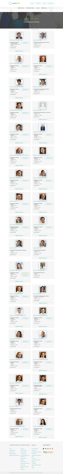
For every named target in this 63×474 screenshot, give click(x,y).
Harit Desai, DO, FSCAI (38, 224)
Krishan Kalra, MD (14, 406)
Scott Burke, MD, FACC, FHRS (39, 63)
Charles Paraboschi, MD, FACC (40, 201)
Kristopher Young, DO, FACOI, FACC (18, 315)
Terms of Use (41, 472)
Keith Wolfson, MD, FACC (15, 177)
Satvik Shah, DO (13, 131)
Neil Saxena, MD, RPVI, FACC (16, 40)
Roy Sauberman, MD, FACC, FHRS (17, 426)
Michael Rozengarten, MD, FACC (40, 315)
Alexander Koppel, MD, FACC (16, 293)
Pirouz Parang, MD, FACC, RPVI (16, 86)
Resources (37, 445)
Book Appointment (25, 273)
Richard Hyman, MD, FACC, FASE (40, 359)
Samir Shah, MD (13, 201)
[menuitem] (32, 3)
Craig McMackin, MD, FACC (16, 110)
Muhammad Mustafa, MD (39, 270)
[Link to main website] (14, 3)
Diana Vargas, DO (37, 293)
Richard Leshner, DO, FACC (16, 63)
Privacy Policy (36, 472)
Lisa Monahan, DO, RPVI (15, 338)
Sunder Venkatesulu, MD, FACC (40, 177)
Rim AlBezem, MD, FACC (15, 270)
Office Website (24, 42)
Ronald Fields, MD (37, 40)
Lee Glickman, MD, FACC (39, 131)
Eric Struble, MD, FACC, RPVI (16, 224)
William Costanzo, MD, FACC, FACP (41, 155)
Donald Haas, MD (37, 110)
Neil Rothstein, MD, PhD (15, 359)
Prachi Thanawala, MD (38, 426)
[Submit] (52, 10)
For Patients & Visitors (26, 445)
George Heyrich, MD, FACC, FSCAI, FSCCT (19, 155)
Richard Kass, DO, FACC (38, 338)
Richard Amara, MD (37, 86)
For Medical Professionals (14, 445)
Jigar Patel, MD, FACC (38, 406)
